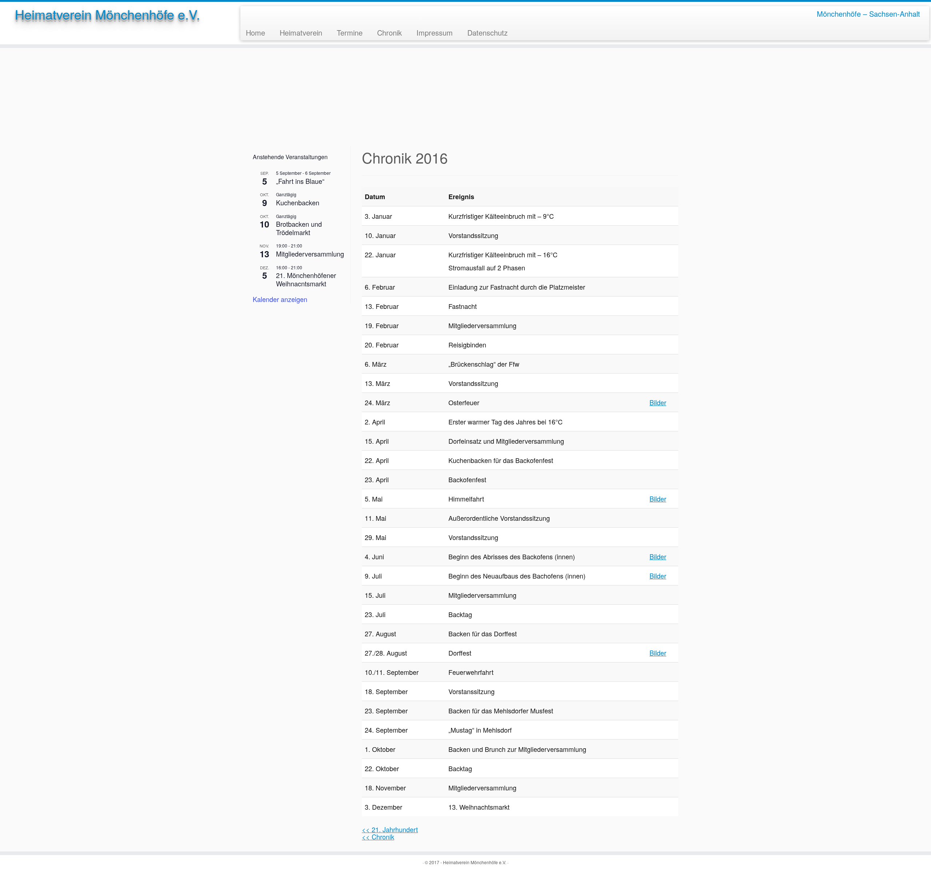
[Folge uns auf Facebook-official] (251, 13)
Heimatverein (301, 32)
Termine (350, 32)
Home (255, 32)
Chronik (389, 32)
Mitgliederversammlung (310, 253)
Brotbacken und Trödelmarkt (299, 228)
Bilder (658, 402)
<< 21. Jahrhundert (390, 829)
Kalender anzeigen (280, 299)
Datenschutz (487, 32)
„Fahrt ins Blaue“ (300, 181)
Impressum (434, 32)
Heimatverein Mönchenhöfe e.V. (107, 14)
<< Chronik (378, 836)
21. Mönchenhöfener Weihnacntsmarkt (306, 279)
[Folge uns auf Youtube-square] (261, 13)
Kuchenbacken (297, 202)
